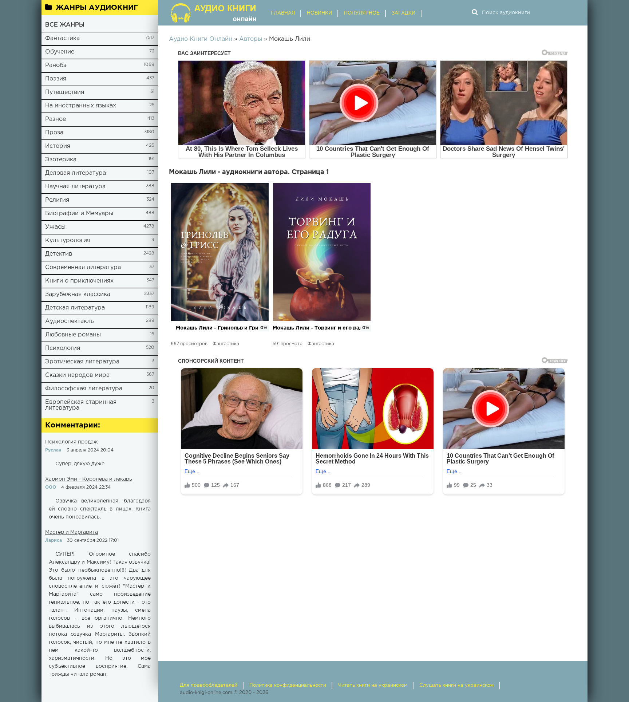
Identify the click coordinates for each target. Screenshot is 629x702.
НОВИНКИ (319, 13)
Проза (54, 132)
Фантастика (62, 38)
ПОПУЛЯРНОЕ (362, 13)
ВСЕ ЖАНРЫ (64, 25)
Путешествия (64, 92)
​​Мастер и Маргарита (71, 532)
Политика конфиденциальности (287, 685)
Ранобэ (56, 65)
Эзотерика (60, 159)
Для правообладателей (208, 685)
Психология (62, 348)
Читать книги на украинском (372, 685)
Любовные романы (73, 335)
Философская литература (83, 388)
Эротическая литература (82, 361)
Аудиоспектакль (69, 321)
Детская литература (75, 308)
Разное (55, 119)
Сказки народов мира (77, 375)
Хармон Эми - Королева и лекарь (88, 479)
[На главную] (214, 12)
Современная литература (83, 267)
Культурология (67, 240)
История (57, 146)
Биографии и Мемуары (79, 213)
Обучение (59, 52)
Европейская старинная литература (80, 405)
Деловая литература (75, 173)
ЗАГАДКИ (403, 13)
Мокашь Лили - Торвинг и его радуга (322, 328)
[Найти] (474, 12)
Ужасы (55, 227)
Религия (57, 200)
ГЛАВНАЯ (283, 13)
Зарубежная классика (77, 294)
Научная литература (75, 186)
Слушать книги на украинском (456, 685)
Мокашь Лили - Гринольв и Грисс (220, 328)
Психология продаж (71, 442)
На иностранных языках (80, 106)
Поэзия (55, 79)
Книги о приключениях (79, 281)
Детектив (58, 254)
